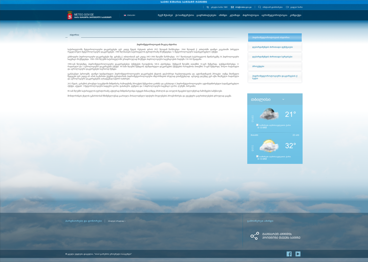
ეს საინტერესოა (184, 15)
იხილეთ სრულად (116, 221)
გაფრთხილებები (206, 15)
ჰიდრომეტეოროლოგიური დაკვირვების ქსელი (274, 77)
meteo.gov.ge (92, 16)
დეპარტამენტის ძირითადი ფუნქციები (272, 47)
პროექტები (258, 66)
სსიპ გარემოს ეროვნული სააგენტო (69, 15)
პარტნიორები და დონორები (83, 221)
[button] (283, 99)
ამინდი (223, 15)
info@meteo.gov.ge (243, 7)
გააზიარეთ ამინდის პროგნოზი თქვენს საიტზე (281, 235)
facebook (289, 254)
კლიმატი (235, 15)
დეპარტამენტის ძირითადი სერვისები (272, 56)
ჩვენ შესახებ (165, 15)
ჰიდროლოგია (251, 15)
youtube (298, 254)
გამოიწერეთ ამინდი (260, 221)
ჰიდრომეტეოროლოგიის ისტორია (271, 37)
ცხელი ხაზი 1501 (219, 7)
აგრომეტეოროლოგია (274, 15)
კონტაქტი (295, 15)
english (131, 15)
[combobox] (276, 99)
